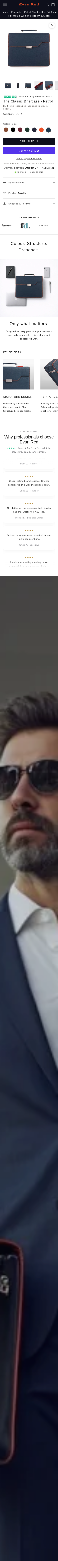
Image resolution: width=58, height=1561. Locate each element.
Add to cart (29, 141)
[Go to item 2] (18, 85)
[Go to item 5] (48, 85)
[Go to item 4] (38, 85)
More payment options (29, 158)
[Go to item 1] (7, 85)
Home (4, 12)
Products (16, 12)
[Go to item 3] (28, 85)
